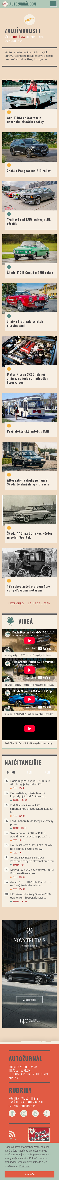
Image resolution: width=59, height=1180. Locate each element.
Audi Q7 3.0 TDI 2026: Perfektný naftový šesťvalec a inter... (30, 883)
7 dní (47, 772)
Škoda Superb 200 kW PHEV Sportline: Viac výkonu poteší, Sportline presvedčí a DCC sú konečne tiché (31, 713)
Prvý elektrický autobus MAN (28, 431)
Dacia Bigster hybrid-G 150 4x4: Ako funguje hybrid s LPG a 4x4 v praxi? (31, 655)
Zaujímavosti (34, 1102)
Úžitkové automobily (22, 1106)
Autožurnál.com (22, 4)
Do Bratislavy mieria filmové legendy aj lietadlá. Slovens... (28, 794)
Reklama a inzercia (21, 1074)
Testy (34, 1098)
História (19, 37)
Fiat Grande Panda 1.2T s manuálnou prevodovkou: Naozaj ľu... (31, 809)
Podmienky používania (23, 1067)
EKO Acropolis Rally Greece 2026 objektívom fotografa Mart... (30, 895)
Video (15, 788)
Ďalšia (47, 603)
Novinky (16, 800)
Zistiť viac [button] (24, 1166)
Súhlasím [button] (29, 1174)
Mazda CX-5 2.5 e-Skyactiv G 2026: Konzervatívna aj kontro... (32, 871)
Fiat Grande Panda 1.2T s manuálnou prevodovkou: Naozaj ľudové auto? (31, 684)
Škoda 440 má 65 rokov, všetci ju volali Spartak (29, 535)
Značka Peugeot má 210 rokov (29, 170)
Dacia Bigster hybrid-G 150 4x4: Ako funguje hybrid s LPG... (30, 782)
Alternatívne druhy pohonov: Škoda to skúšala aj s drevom (28, 482)
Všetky (8, 37)
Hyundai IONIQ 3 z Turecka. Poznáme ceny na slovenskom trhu (32, 859)
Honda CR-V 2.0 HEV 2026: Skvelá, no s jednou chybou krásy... (31, 847)
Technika (30, 37)
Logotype (42, 1074)
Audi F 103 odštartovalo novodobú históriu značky (25, 119)
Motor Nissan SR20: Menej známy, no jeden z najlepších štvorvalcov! (27, 378)
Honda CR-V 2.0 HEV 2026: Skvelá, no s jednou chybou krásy (28, 743)
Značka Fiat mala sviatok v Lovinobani (25, 323)
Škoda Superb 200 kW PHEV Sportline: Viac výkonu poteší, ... (30, 834)
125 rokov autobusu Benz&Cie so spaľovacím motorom (28, 588)
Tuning (40, 37)
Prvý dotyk (16, 1102)
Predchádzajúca (16, 603)
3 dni (29, 772)
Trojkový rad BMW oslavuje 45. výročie (29, 221)
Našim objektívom (13, 41)
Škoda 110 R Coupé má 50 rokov (30, 272)
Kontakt (14, 1078)
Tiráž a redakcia (20, 1070)
